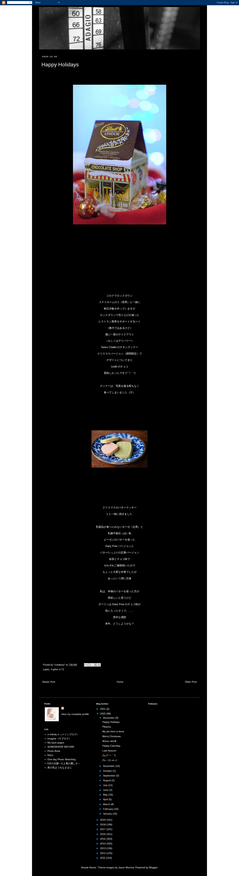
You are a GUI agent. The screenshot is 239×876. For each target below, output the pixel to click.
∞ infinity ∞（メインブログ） (63, 734)
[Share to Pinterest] (99, 665)
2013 (103, 848)
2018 (103, 824)
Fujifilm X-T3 (57, 669)
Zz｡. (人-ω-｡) (109, 760)
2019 (103, 819)
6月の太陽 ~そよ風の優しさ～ (63, 763)
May (105, 794)
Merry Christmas (111, 736)
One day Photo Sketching (61, 759)
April (106, 799)
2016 (103, 834)
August (107, 780)
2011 (103, 857)
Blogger (153, 867)
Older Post (191, 681)
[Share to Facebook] (95, 665)
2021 (103, 708)
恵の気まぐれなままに (59, 767)
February (108, 809)
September (109, 775)
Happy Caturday (111, 745)
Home (120, 681)
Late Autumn (109, 750)
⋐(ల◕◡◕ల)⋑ (109, 741)
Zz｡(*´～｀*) (109, 755)
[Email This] (85, 665)
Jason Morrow (126, 867)
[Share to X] (92, 665)
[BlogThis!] (89, 665)
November (109, 766)
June (106, 790)
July (105, 785)
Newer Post (48, 681)
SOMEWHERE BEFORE (60, 746)
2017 (103, 829)
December (109, 717)
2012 (103, 853)
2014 (103, 843)
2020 (103, 713)
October (108, 770)
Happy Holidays (111, 722)
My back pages (55, 742)
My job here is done (113, 731)
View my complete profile (75, 714)
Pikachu (106, 726)
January (108, 813)
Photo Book (53, 751)
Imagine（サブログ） (59, 738)
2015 (103, 838)
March (107, 804)
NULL (50, 755)
